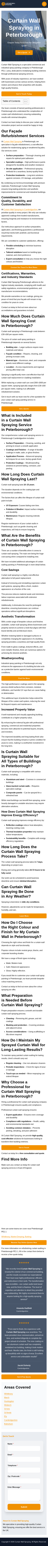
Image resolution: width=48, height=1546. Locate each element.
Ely (5, 1416)
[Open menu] (44, 4)
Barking (28, 1237)
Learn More (24, 916)
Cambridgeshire (10, 1420)
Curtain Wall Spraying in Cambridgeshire (20, 210)
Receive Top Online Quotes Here (24, 1242)
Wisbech (7, 1405)
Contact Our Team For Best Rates (24, 267)
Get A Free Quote (24, 1377)
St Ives (7, 1409)
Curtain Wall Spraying (13, 142)
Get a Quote (22, 52)
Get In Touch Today (24, 94)
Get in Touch (24, 1147)
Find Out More (24, 678)
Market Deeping (17, 1237)
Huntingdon (9, 1401)
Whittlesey (5, 1237)
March (6, 1398)
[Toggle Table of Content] (24, 101)
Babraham (8, 1424)
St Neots (7, 1413)
